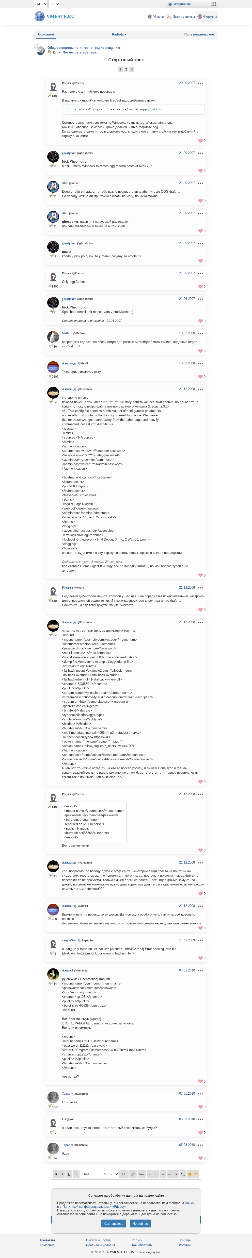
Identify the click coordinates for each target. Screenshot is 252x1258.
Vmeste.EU (61, 16)
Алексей (67, 970)
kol (64, 1119)
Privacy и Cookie (98, 1240)
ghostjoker (69, 153)
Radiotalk (119, 34)
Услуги (137, 1240)
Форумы (184, 1245)
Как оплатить (142, 1245)
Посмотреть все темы (80, 52)
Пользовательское (199, 34)
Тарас (66, 1093)
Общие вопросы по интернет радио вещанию (83, 48)
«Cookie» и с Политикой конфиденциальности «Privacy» (126, 1204)
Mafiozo (67, 333)
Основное (46, 34)
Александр (69, 363)
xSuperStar (69, 940)
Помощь (184, 1240)
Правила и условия (100, 1245)
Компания (47, 1245)
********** (112, 402)
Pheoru (66, 83)
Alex (65, 183)
